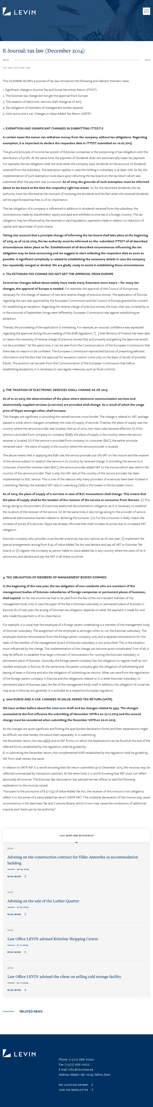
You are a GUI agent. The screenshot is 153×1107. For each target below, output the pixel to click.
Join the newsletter (73, 1090)
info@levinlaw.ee (80, 1069)
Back (147, 59)
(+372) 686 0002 (77, 1064)
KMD (82, 752)
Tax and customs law (16, 67)
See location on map (73, 1085)
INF (63, 740)
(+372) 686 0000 (81, 1059)
